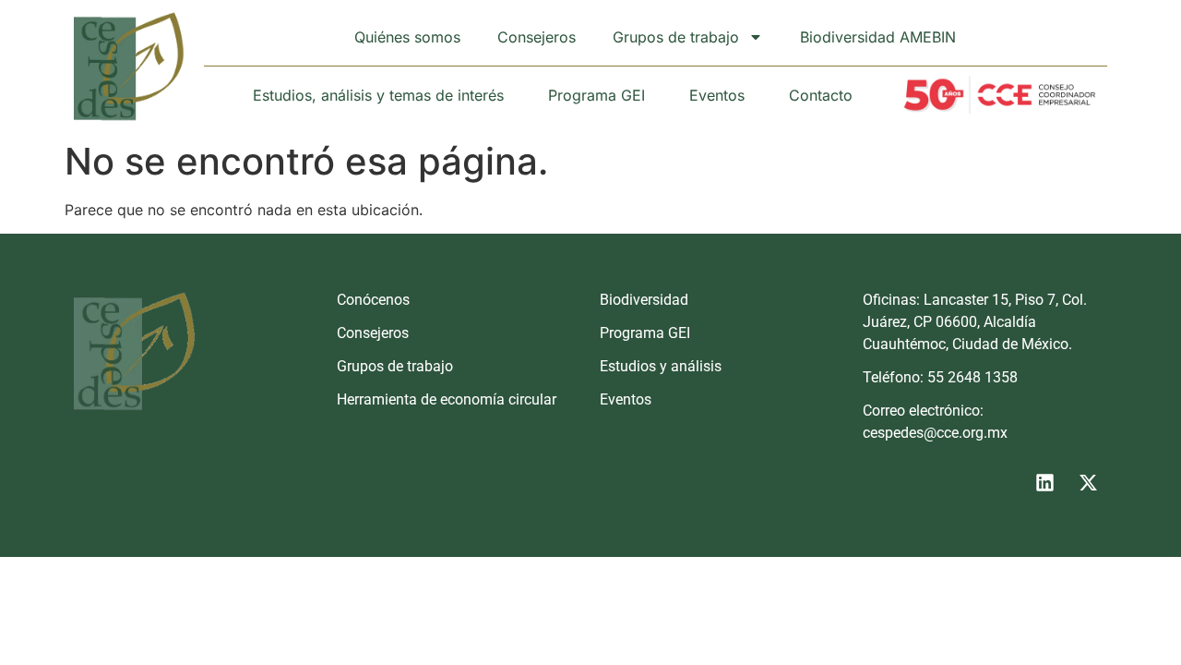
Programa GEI (596, 95)
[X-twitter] (1087, 482)
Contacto (821, 95)
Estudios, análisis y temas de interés (378, 95)
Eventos (717, 95)
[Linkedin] (1044, 482)
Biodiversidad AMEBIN (878, 37)
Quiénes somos (407, 37)
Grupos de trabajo (676, 37)
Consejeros (536, 37)
